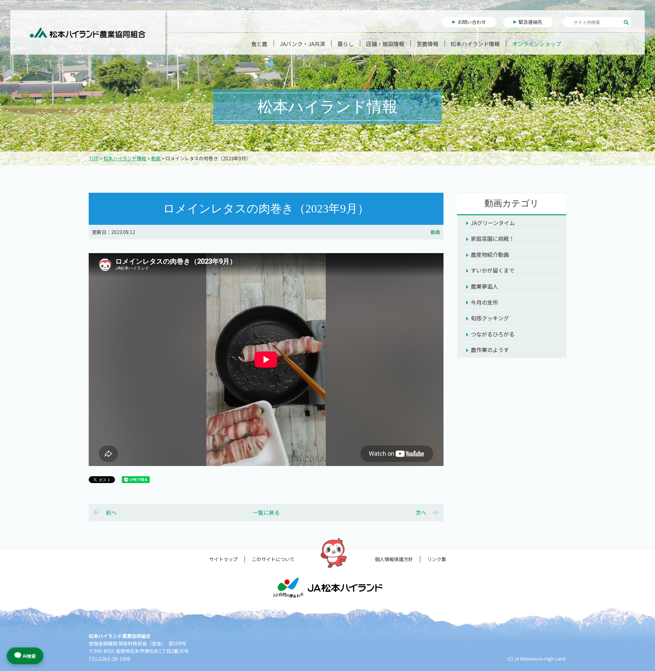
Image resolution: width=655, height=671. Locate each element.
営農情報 (427, 44)
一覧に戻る (266, 512)
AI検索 (29, 656)
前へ (111, 512)
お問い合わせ (471, 21)
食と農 (259, 44)
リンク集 (436, 559)
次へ (421, 512)
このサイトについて (273, 559)
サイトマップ (223, 559)
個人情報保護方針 (394, 559)
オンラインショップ (536, 44)
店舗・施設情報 (385, 44)
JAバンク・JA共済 (302, 44)
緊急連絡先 (530, 21)
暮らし (345, 44)
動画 (156, 158)
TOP (94, 158)
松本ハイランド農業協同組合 (87, 32)
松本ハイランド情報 (475, 44)
